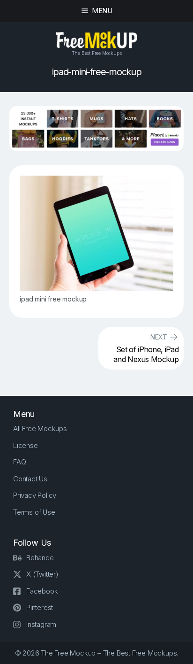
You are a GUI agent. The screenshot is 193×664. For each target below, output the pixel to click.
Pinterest (39, 607)
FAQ (19, 461)
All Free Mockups (40, 428)
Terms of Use (34, 512)
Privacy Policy (34, 495)
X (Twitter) (42, 574)
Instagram (41, 624)
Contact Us (30, 478)
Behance (40, 557)
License (25, 445)
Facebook (42, 591)
